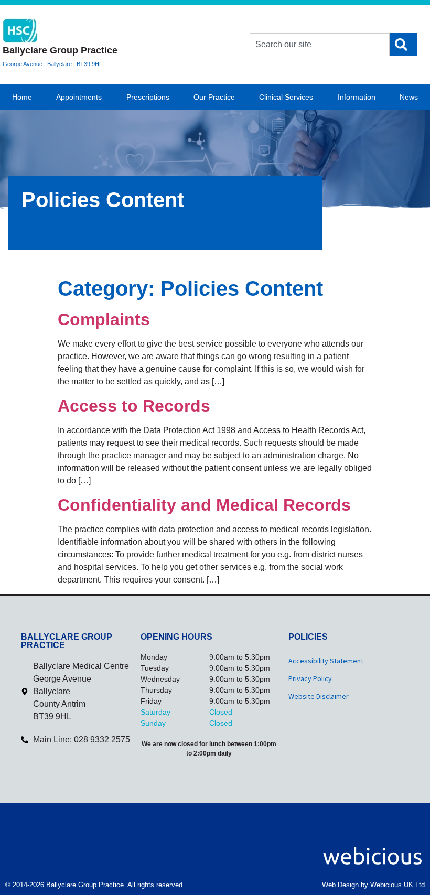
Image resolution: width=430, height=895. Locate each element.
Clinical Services (286, 97)
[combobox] (320, 44)
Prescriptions (147, 97)
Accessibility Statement (325, 660)
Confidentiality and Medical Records (204, 504)
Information (356, 97)
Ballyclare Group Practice (60, 50)
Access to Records (134, 405)
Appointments (79, 97)
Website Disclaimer (318, 696)
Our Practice (214, 97)
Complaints (104, 319)
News (409, 97)
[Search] (403, 44)
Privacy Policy (310, 678)
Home (22, 97)
